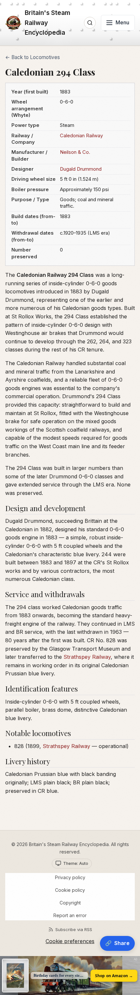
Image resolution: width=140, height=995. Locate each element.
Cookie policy (70, 890)
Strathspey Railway (87, 657)
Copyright (70, 902)
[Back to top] (127, 928)
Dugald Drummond (81, 169)
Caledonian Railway (81, 136)
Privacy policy (70, 877)
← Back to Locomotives (32, 57)
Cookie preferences (70, 941)
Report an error (70, 915)
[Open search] (90, 23)
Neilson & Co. (75, 152)
